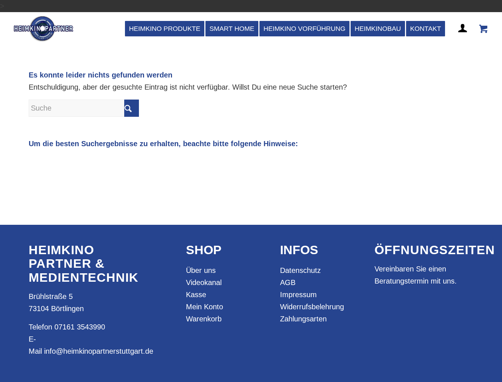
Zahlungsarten (303, 319)
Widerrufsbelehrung (312, 307)
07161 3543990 (79, 327)
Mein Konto (204, 307)
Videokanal (204, 282)
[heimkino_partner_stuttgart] (43, 28)
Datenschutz (300, 270)
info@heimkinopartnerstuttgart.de (98, 351)
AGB (287, 282)
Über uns (201, 270)
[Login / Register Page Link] (463, 37)
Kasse (196, 295)
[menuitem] (164, 28)
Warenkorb (204, 319)
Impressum (298, 295)
